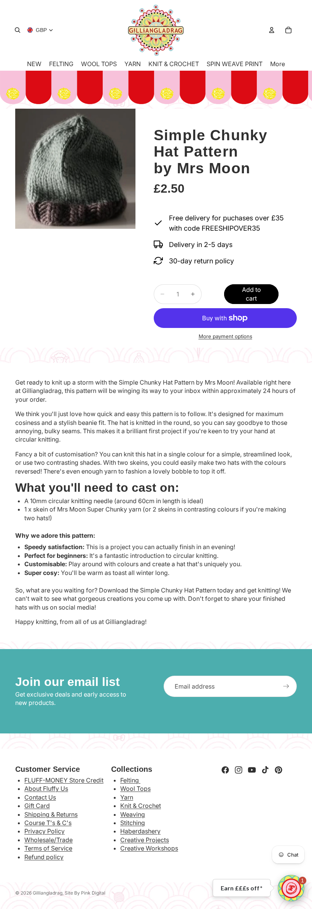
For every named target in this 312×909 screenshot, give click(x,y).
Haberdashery (140, 831)
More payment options (225, 336)
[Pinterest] (278, 769)
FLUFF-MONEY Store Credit (63, 780)
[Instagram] (238, 769)
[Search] (17, 30)
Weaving (132, 814)
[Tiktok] (265, 769)
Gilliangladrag (47, 893)
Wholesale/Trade (48, 840)
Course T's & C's (48, 823)
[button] (291, 888)
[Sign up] (286, 686)
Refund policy (44, 857)
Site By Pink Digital (85, 893)
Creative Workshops (149, 848)
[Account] (271, 30)
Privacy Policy (44, 831)
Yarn (126, 797)
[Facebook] (225, 769)
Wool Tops (135, 788)
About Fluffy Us (46, 788)
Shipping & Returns (51, 814)
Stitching (132, 823)
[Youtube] (251, 769)
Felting (130, 780)
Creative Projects (144, 840)
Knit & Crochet (140, 805)
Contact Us (40, 797)
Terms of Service (48, 848)
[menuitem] (277, 63)
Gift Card (37, 805)
